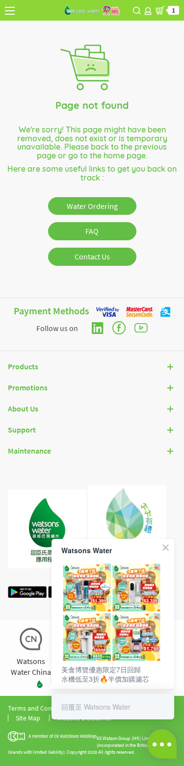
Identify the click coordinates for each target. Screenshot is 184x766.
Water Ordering (92, 206)
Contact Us (92, 256)
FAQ (92, 231)
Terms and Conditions (40, 708)
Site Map (28, 718)
